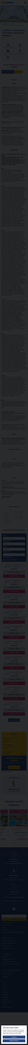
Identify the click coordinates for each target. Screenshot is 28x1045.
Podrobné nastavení (14, 1040)
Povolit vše (14, 1037)
